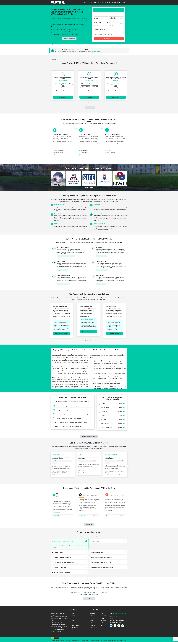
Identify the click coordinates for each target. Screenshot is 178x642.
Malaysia (93, 625)
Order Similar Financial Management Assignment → (61, 474)
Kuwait (92, 622)
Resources (102, 2)
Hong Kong (93, 618)
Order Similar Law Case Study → (84, 472)
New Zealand (94, 627)
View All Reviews (89, 524)
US (101, 627)
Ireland (92, 620)
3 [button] (86, 187)
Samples (73, 618)
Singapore (103, 618)
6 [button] (90, 187)
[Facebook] (111, 625)
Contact (114, 2)
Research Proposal (98, 213)
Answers (73, 615)
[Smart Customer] (122, 625)
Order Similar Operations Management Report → (114, 474)
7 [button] (91, 187)
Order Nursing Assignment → (62, 331)
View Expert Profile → (95, 51)
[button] (88, 103)
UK (101, 625)
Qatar (102, 613)
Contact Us (74, 622)
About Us (90, 2)
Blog (73, 629)
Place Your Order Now (89, 598)
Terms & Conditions (76, 625)
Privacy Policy (75, 627)
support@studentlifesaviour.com (119, 613)
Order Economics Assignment (115, 333)
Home (85, 2)
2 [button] (85, 187)
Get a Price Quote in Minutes (69, 38)
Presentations (97, 204)
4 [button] (87, 187)
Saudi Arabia (103, 615)
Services (96, 2)
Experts (108, 2)
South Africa (103, 620)
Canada (93, 615)
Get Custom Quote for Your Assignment (89, 436)
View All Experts (90, 107)
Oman (92, 629)
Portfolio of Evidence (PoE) (99, 223)
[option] (58, 178)
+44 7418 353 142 (117, 616)
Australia (93, 613)
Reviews (123, 2)
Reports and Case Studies (59, 204)
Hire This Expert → (63, 97)
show (57, 59)
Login (118, 2)
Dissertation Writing (58, 213)
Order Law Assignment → (88, 333)
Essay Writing (57, 223)
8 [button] (92, 187)
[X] (115, 625)
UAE (102, 622)
